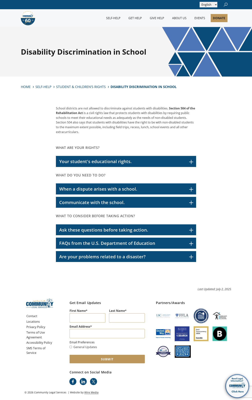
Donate (219, 18)
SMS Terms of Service (35, 350)
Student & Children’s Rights (81, 87)
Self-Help (113, 18)
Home (26, 87)
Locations (33, 322)
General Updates (85, 347)
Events (199, 18)
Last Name (117, 311)
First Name (78, 311)
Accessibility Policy (39, 343)
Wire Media (91, 392)
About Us (179, 18)
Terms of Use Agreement (35, 334)
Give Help (157, 18)
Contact (31, 316)
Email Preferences (82, 342)
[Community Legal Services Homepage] (28, 18)
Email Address (80, 327)
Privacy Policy (35, 327)
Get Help (135, 18)
